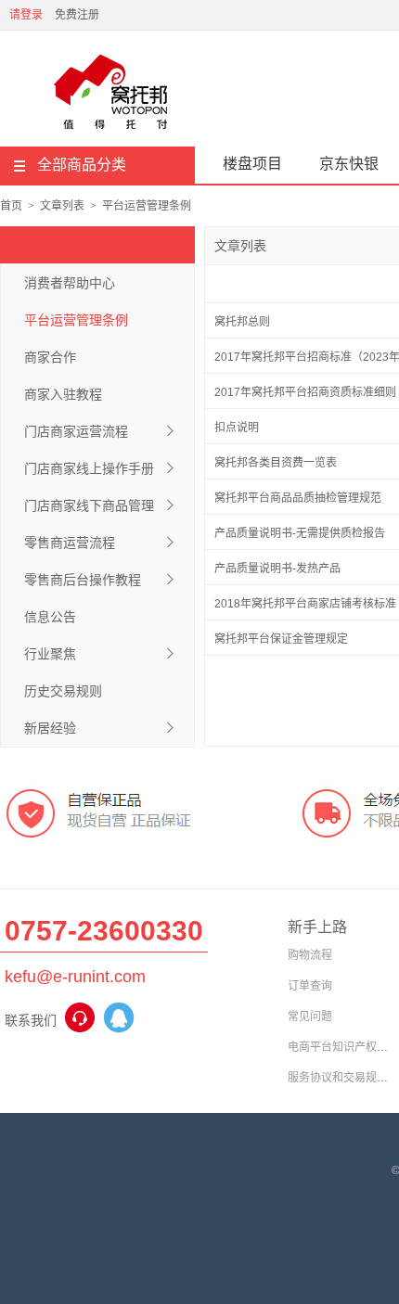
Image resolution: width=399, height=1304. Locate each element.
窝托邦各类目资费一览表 (275, 462)
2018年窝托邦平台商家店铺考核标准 (305, 603)
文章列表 (62, 205)
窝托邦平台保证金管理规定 (281, 639)
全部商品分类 (81, 165)
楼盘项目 (252, 164)
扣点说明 (236, 427)
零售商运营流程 (69, 542)
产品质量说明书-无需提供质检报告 (299, 533)
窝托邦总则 (242, 321)
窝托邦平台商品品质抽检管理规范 (297, 498)
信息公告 (50, 616)
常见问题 (310, 1016)
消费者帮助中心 (69, 282)
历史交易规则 (63, 691)
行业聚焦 (50, 653)
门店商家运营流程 (76, 431)
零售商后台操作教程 (82, 579)
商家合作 (50, 357)
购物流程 (310, 955)
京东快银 (349, 164)
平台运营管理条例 (146, 205)
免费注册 (77, 14)
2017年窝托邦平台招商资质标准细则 (305, 392)
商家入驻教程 (63, 394)
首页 (11, 205)
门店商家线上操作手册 (89, 468)
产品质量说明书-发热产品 (277, 568)
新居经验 (50, 728)
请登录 (26, 14)
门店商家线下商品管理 (89, 505)
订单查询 (310, 985)
